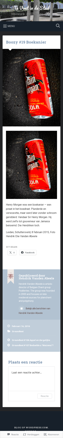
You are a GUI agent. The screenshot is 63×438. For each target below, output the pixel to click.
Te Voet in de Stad (31, 8)
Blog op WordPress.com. (31, 427)
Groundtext (17, 331)
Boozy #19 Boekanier (26, 42)
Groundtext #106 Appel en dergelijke (31, 340)
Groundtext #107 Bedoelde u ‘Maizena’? (32, 345)
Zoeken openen (57, 26)
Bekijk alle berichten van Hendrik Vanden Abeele (34, 310)
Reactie (45, 396)
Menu (11, 26)
